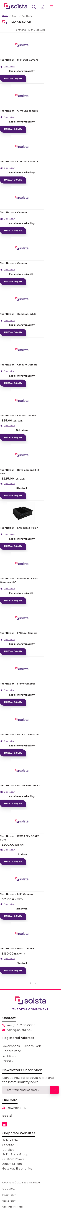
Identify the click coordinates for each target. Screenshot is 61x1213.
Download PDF (17, 1108)
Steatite (8, 1145)
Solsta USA (10, 1140)
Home (5, 16)
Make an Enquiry (13, 78)
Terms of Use (8, 1189)
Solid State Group (15, 1154)
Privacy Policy (9, 1195)
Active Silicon (12, 1164)
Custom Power (13, 1159)
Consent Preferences (12, 1207)
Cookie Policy (8, 1201)
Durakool (8, 1150)
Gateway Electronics (17, 1168)
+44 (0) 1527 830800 (21, 1025)
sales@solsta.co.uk (20, 1030)
